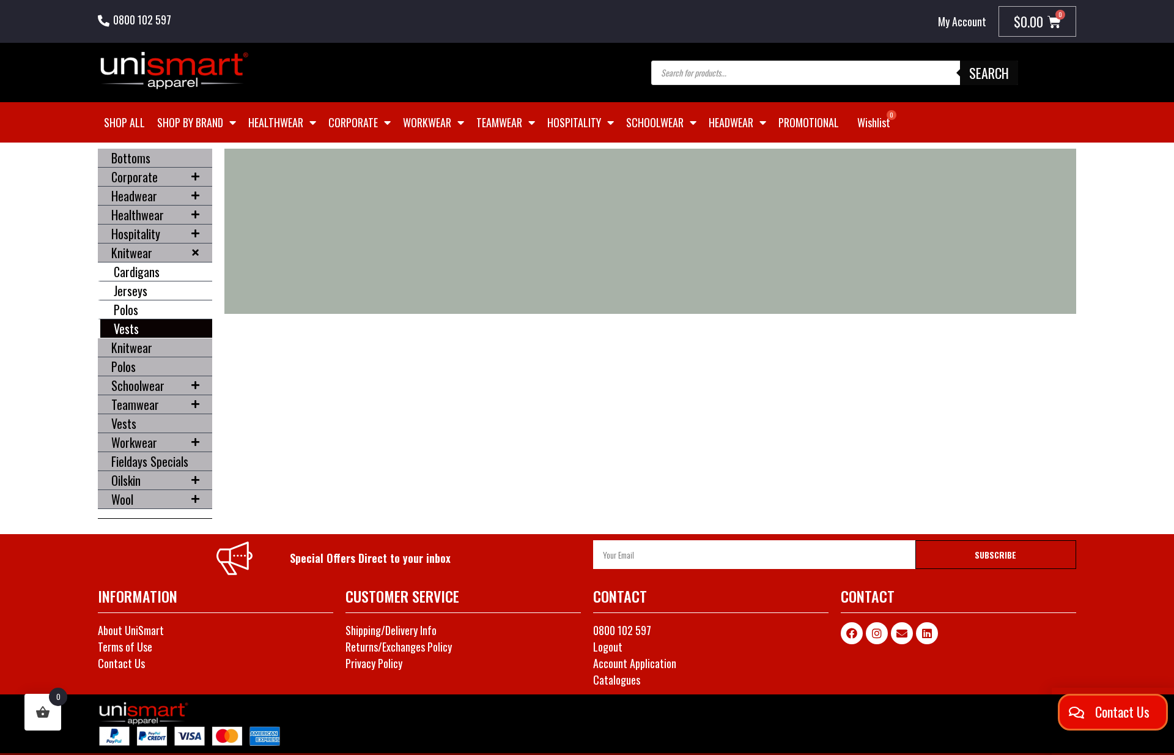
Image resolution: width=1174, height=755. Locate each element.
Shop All (124, 122)
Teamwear (499, 122)
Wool (122, 499)
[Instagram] (877, 633)
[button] (1113, 712)
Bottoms (130, 158)
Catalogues (616, 680)
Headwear (731, 122)
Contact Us (121, 663)
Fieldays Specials (149, 461)
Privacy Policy (373, 663)
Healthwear (275, 122)
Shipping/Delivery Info (391, 630)
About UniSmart (131, 630)
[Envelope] (902, 633)
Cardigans (137, 271)
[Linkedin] (927, 633)
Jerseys (130, 290)
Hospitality (574, 122)
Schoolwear (655, 122)
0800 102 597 (142, 20)
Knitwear (131, 253)
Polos (126, 309)
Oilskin (126, 480)
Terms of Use (125, 647)
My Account (962, 21)
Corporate (353, 122)
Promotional (808, 122)
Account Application (634, 663)
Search (989, 73)
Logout (607, 647)
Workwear (427, 122)
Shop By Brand (190, 122)
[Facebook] (852, 633)
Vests (126, 328)
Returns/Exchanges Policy (398, 647)
